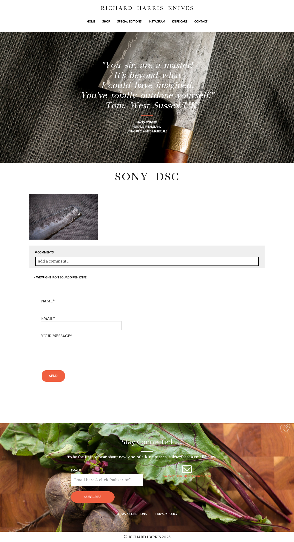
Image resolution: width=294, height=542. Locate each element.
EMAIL (47, 318)
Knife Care (179, 21)
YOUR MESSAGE (55, 336)
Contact (200, 21)
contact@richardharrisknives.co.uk (187, 476)
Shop (106, 21)
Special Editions (129, 21)
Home (91, 21)
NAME (47, 301)
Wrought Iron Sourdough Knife (61, 277)
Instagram (157, 21)
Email (75, 470)
